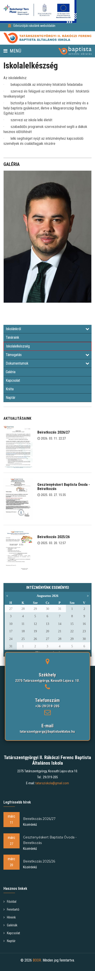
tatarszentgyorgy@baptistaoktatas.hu (47, 731)
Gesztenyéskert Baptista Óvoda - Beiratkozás (63, 486)
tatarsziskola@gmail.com (52, 783)
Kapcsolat (13, 380)
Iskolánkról (13, 329)
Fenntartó (13, 909)
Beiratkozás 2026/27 (53, 432)
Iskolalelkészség (18, 346)
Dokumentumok (17, 363)
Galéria (10, 372)
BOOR (37, 960)
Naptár (10, 397)
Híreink (11, 917)
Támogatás (14, 355)
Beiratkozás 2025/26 (53, 537)
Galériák (12, 925)
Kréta (10, 389)
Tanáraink (12, 337)
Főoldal (11, 901)
